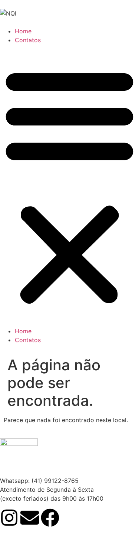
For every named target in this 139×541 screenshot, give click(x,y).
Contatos (28, 40)
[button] (69, 185)
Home (23, 31)
